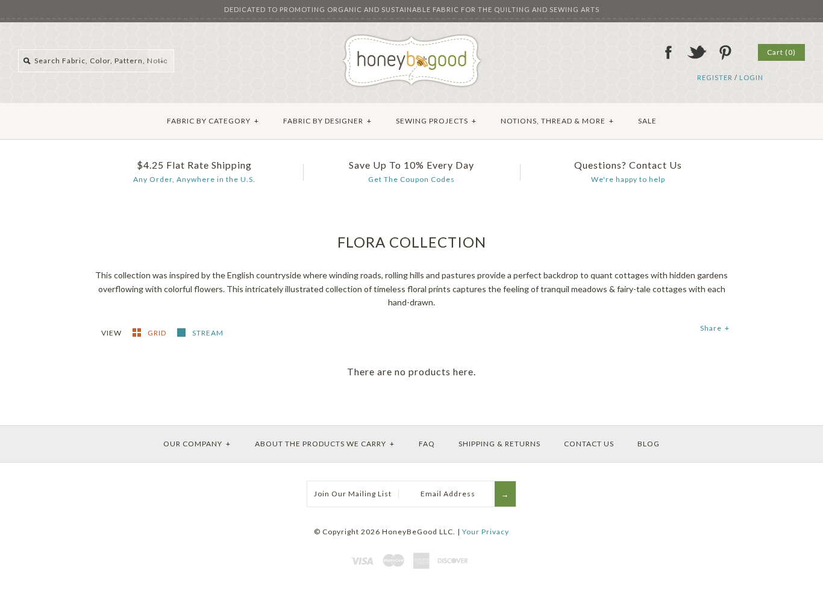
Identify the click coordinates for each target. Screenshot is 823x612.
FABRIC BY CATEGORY (213, 120)
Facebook (668, 52)
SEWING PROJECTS (436, 120)
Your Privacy (485, 531)
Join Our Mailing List (353, 493)
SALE (647, 120)
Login (751, 77)
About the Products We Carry (325, 443)
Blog (648, 443)
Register (715, 77)
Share (715, 328)
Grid (158, 332)
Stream (208, 332)
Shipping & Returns (499, 443)
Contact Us (589, 443)
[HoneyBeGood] (412, 38)
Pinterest (725, 52)
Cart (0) (781, 52)
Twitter (696, 52)
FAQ (427, 443)
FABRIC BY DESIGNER (327, 120)
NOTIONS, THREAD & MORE (557, 120)
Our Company (197, 443)
